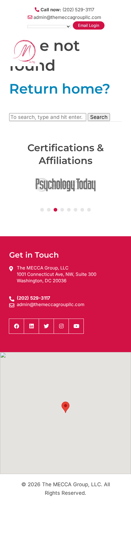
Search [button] (99, 117)
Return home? (59, 88)
